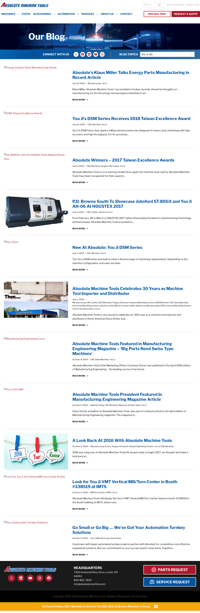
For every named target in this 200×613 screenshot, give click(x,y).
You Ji (104, 83)
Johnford (102, 212)
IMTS (109, 492)
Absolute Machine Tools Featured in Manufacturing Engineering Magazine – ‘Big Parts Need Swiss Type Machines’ (122, 348)
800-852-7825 (83, 580)
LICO (111, 305)
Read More (80, 99)
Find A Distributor (175, 5)
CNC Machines (94, 124)
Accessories (42, 14)
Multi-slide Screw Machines (142, 305)
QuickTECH (161, 305)
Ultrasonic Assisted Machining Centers (137, 302)
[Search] (159, 4)
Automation (66, 14)
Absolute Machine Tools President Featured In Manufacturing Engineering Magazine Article (117, 397)
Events (108, 446)
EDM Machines (162, 302)
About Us (107, 14)
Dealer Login (192, 5)
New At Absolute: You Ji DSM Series (107, 247)
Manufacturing (94, 83)
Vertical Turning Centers (83, 309)
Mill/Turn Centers (122, 305)
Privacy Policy (139, 596)
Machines (8, 14)
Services (87, 14)
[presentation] (36, 84)
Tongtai (104, 166)
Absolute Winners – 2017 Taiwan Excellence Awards (123, 160)
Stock (26, 14)
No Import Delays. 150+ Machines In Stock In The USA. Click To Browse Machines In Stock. (96, 606)
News (138, 405)
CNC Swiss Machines (179, 302)
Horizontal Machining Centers (85, 305)
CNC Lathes (113, 166)
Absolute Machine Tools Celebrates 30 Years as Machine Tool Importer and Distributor (127, 291)
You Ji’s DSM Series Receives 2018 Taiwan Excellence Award (131, 118)
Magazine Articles (127, 405)
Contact (126, 14)
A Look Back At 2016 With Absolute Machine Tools (122, 440)
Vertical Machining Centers (179, 305)
